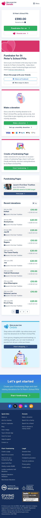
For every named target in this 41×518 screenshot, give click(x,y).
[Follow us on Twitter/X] (15, 407)
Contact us (5, 442)
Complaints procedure (29, 458)
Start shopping (19, 347)
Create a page (6, 451)
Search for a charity (28, 420)
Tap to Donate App (7, 433)
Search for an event (8, 454)
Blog (3, 426)
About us (4, 417)
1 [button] (18, 312)
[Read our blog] (31, 407)
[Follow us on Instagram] (20, 407)
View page (19, 193)
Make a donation (19, 123)
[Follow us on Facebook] (10, 407)
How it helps (5, 430)
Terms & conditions (28, 461)
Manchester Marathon (8, 479)
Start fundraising (19, 168)
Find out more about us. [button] (16, 70)
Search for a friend (27, 423)
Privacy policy (26, 464)
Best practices (26, 454)
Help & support (6, 439)
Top (35, 203)
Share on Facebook (21, 79)
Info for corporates (7, 423)
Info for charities (7, 420)
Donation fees (26, 451)
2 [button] (20, 312)
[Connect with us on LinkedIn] (26, 407)
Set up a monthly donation (19, 127)
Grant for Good (6, 436)
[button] (25, 22)
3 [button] (23, 312)
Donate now (21, 33)
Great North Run (7, 463)
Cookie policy (26, 467)
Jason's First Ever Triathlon (24, 185)
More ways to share (22, 83)
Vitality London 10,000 (8, 466)
